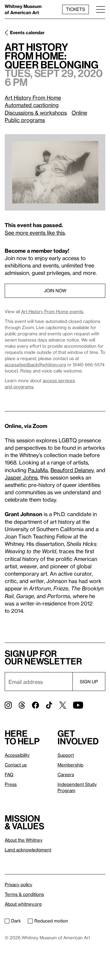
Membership (70, 764)
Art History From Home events (52, 311)
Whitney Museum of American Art (23, 9)
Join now (55, 290)
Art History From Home (33, 97)
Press (11, 784)
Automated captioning (32, 105)
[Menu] (100, 9)
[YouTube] (78, 705)
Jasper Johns (21, 477)
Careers (65, 774)
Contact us (16, 764)
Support (65, 755)
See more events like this (35, 232)
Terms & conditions (24, 894)
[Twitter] (63, 705)
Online (79, 112)
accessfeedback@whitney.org (35, 364)
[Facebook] (35, 705)
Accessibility (17, 755)
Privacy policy (18, 884)
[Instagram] (8, 705)
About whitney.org (23, 904)
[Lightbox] (55, 172)
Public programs (25, 120)
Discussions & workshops (36, 112)
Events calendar (27, 32)
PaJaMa (38, 470)
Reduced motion (51, 920)
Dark (16, 920)
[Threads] (21, 705)
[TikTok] (49, 705)
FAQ (9, 774)
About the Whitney (24, 840)
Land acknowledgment (28, 849)
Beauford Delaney (72, 470)
